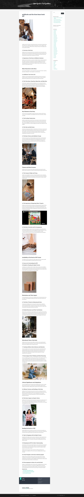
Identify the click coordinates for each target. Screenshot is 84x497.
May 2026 (55, 32)
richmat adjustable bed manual (57, 22)
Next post (40, 482)
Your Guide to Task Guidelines (42, 3)
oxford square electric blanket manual (28, 470)
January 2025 (55, 49)
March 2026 (55, 34)
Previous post (40, 481)
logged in (27, 488)
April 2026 (55, 33)
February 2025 (55, 48)
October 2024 (55, 52)
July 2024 (55, 55)
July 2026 (55, 31)
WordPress (34, 495)
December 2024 (55, 50)
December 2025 (55, 37)
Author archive (22, 480)
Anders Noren (61, 495)
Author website (24, 480)
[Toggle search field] (64, 8)
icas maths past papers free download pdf (28, 471)
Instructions (55, 64)
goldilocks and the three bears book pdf (33, 15)
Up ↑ (64, 495)
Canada (54, 62)
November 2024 (55, 51)
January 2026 (55, 36)
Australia (40, 479)
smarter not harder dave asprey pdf (57, 20)
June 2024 (55, 56)
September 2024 (55, 53)
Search (54, 12)
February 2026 (55, 35)
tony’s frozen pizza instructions (57, 19)
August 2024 (55, 54)
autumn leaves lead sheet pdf (57, 21)
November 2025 (55, 38)
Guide (54, 63)
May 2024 (55, 57)
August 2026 (55, 30)
